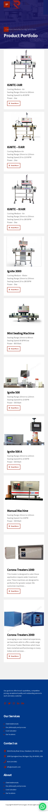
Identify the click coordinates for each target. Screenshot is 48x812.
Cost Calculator (11, 731)
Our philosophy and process (16, 727)
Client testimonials (12, 724)
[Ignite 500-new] (24, 372)
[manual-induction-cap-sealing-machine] (24, 490)
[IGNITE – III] (24, 189)
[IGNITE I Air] (24, 65)
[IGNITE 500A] (24, 431)
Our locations (10, 734)
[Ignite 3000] (24, 251)
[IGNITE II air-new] (24, 127)
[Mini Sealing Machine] (24, 313)
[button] (42, 806)
